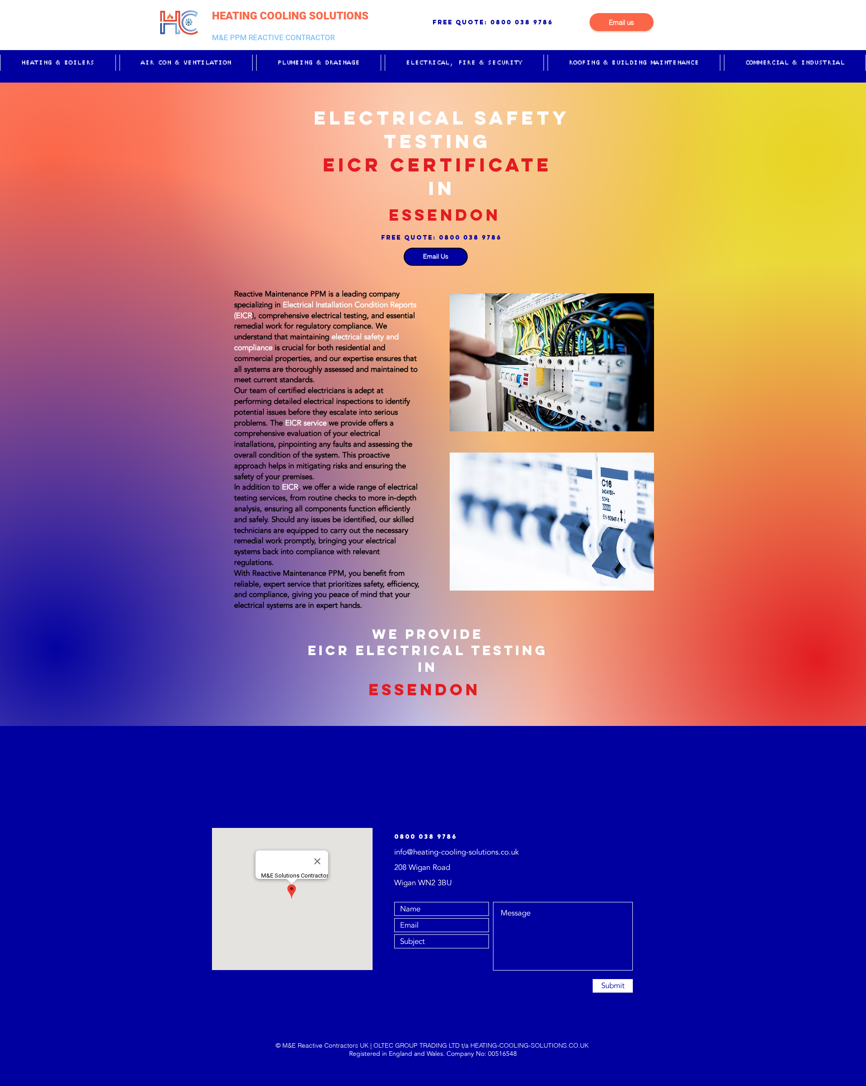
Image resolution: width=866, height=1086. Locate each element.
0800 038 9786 (521, 22)
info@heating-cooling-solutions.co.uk (456, 852)
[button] (58, 63)
